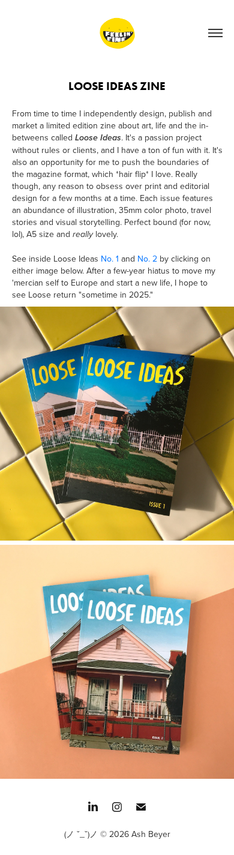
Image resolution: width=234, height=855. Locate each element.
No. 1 (111, 259)
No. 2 (147, 259)
